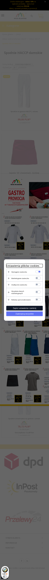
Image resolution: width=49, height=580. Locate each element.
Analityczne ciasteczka (19, 285)
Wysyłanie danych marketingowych (17, 292)
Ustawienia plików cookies (22, 265)
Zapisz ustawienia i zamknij (24, 308)
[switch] (5, 576)
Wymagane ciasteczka (19, 272)
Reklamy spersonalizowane (21, 300)
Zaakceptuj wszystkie (24, 313)
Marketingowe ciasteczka (20, 278)
